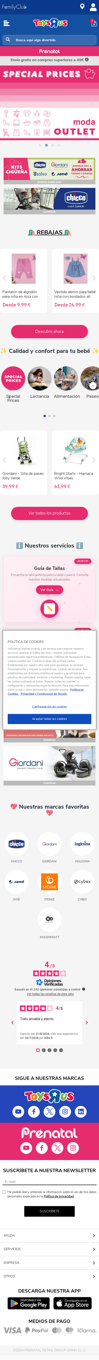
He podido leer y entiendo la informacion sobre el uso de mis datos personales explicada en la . (51, 1194)
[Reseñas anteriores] (12, 1022)
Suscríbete (50, 1211)
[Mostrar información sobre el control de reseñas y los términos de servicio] (84, 989)
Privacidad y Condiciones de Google (43, 694)
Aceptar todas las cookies (49, 719)
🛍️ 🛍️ (49, 232)
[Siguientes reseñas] (86, 1022)
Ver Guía (46, 590)
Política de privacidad (59, 1196)
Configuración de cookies (49, 706)
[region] (49, 680)
